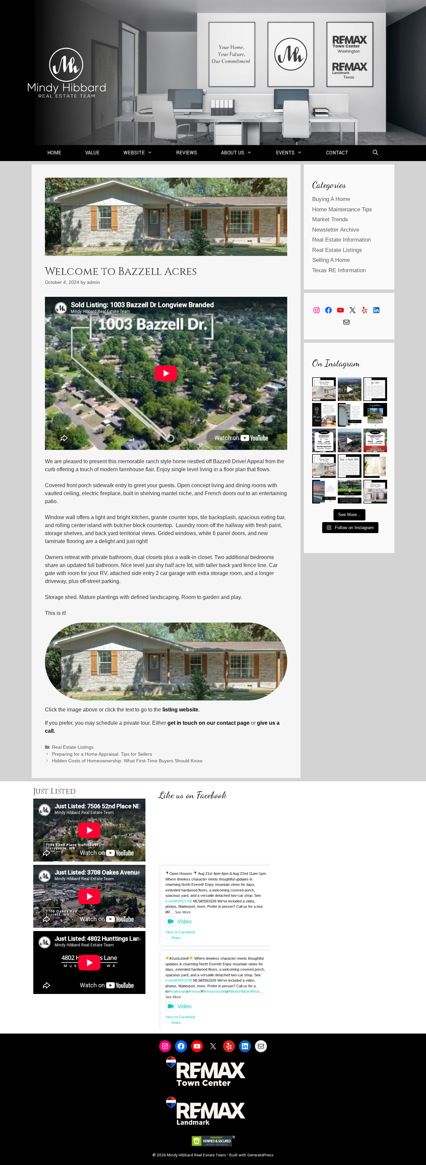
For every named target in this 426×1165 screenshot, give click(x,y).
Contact (337, 152)
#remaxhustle (214, 991)
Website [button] (134, 152)
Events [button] (285, 152)
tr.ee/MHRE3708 (178, 901)
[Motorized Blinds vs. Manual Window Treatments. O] (324, 389)
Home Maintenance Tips (342, 209)
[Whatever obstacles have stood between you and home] (349, 415)
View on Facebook (180, 932)
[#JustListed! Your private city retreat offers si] (349, 389)
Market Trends (330, 219)
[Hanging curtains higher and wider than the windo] (375, 466)
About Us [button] (232, 152)
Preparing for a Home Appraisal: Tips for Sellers (102, 754)
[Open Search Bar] (375, 153)
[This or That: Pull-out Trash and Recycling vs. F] (375, 491)
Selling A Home (331, 260)
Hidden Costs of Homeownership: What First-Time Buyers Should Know (127, 760)
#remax (194, 991)
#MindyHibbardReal (243, 991)
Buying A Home (331, 199)
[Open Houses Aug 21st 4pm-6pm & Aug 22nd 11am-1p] (324, 440)
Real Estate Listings (73, 747)
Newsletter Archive (335, 230)
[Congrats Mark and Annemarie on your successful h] (375, 415)
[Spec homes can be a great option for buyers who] (375, 389)
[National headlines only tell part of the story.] (349, 491)
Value (92, 152)
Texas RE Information (339, 270)
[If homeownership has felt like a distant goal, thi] (324, 491)
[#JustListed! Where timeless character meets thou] (349, 440)
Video (184, 921)
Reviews (186, 152)
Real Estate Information (341, 240)
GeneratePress (260, 1155)
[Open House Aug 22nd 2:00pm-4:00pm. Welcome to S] (375, 440)
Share (176, 938)
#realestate (177, 991)
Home (54, 152)
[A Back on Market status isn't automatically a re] (349, 466)
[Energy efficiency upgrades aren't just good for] (324, 415)
